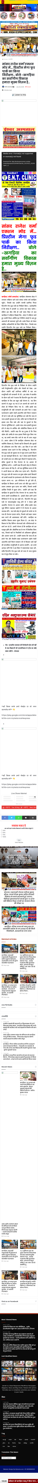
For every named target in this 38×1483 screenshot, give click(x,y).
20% (4, 830)
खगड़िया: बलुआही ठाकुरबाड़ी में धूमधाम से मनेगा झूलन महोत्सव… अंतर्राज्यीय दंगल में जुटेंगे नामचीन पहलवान (10, 959)
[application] (19, 162)
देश (9, 1443)
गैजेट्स (20, 1439)
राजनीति (10, 59)
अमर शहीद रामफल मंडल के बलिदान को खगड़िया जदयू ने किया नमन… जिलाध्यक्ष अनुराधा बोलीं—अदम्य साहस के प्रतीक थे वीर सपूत (10, 1229)
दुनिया (4, 1443)
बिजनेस (14, 1443)
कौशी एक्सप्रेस (8, 87)
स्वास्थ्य (14, 1446)
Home (5, 59)
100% (4, 837)
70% (4, 834)
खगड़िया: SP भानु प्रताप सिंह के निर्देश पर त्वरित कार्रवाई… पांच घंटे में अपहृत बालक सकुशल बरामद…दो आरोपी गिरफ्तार (9, 990)
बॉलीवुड (25, 1443)
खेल (15, 1439)
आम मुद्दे (4, 1439)
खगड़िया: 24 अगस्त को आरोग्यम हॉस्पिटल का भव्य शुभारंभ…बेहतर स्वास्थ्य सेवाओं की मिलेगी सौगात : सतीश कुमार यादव (27, 1087)
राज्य (4, 1446)
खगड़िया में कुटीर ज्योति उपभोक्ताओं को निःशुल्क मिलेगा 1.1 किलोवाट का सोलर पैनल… (27, 988)
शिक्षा (9, 1446)
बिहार (19, 1443)
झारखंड (26, 1439)
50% (4, 832)
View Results (19, 842)
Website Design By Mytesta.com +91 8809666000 (19, 1469)
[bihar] (19, 7)
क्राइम (10, 1439)
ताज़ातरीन (33, 1439)
